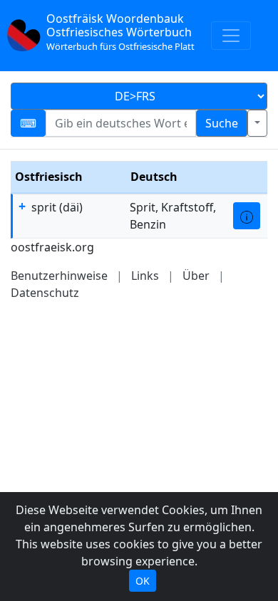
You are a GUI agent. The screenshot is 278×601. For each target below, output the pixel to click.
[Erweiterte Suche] (257, 123)
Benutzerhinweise (59, 275)
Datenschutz (45, 292)
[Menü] (231, 35)
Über (196, 275)
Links (145, 275)
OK (142, 580)
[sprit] (246, 215)
